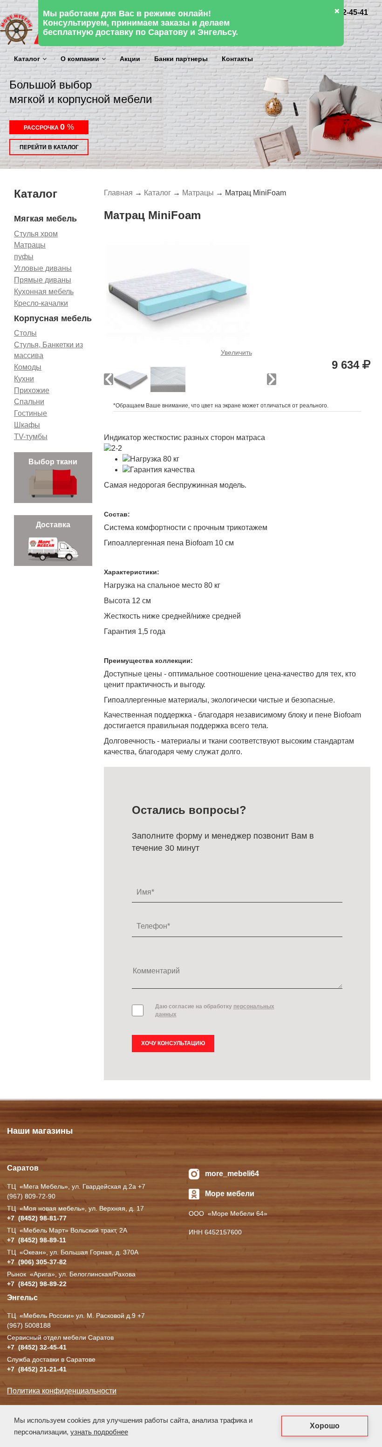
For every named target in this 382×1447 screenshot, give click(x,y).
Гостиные (30, 413)
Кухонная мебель (44, 292)
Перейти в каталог (49, 147)
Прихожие (31, 390)
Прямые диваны (42, 280)
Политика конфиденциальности (61, 1391)
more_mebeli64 (232, 1174)
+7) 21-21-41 (37, 1369)
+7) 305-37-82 (37, 1262)
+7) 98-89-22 (37, 1284)
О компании (80, 58)
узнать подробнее (99, 1432)
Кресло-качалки (41, 303)
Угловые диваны (43, 268)
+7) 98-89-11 (36, 1240)
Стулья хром (36, 234)
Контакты (237, 58)
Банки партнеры (181, 58)
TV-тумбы (31, 437)
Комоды (27, 367)
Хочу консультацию (173, 1043)
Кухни (24, 379)
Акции (130, 58)
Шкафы (27, 425)
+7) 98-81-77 (37, 1218)
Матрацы (30, 245)
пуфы (24, 257)
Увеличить (236, 352)
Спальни (29, 402)
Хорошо (325, 1426)
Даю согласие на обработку (214, 1010)
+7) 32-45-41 (37, 1347)
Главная (118, 193)
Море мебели (229, 1194)
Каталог (27, 58)
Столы (25, 333)
